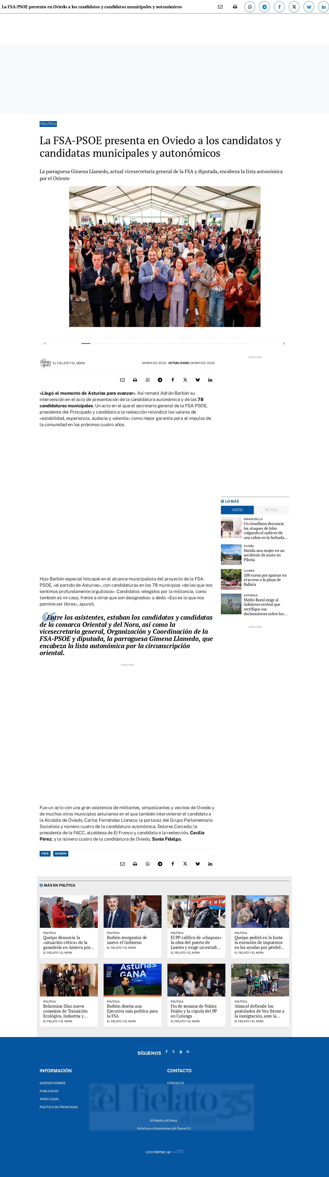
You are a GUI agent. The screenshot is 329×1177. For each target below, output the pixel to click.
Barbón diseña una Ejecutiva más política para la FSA (132, 1011)
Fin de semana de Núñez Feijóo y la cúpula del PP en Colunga (194, 1011)
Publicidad (49, 1091)
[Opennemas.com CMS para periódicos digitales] (164, 1151)
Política (48, 124)
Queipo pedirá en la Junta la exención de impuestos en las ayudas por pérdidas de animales (259, 945)
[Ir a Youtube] (180, 1051)
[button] (86, 343)
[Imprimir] (235, 6)
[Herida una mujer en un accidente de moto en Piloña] (231, 554)
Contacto (175, 1083)
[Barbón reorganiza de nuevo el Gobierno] (133, 911)
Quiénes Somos (52, 1083)
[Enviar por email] (220, 6)
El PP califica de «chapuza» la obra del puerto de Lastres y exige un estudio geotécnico (196, 945)
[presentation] (45, 343)
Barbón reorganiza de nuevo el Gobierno (127, 940)
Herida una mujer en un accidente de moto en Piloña (264, 555)
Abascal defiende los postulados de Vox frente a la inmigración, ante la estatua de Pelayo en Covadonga (259, 1015)
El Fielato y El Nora (69, 363)
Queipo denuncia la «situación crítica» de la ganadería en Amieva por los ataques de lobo (66, 945)
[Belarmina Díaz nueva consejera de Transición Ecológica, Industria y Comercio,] (69, 980)
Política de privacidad (59, 1107)
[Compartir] (249, 6)
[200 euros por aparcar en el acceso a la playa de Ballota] (231, 579)
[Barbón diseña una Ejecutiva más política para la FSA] (133, 980)
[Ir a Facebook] (166, 1051)
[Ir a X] (173, 1051)
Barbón (60, 853)
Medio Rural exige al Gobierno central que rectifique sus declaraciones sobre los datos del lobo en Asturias (266, 606)
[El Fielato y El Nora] (45, 363)
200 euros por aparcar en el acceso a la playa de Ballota (265, 580)
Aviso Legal (49, 1099)
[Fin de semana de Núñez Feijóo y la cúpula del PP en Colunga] (196, 980)
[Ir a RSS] (188, 1051)
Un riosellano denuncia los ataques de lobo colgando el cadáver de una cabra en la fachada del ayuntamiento (264, 530)
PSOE (45, 853)
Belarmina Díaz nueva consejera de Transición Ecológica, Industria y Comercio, (65, 1013)
